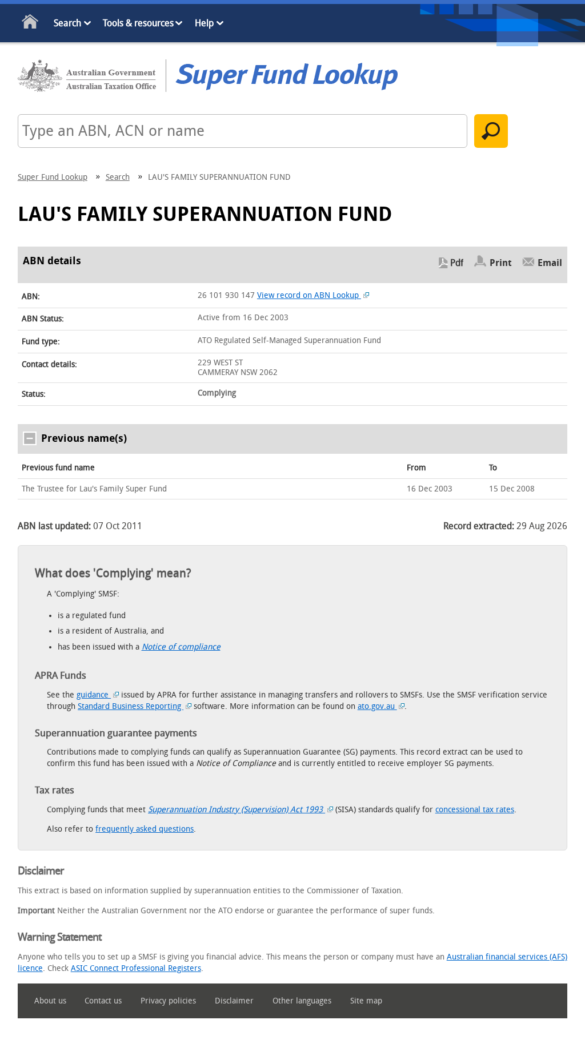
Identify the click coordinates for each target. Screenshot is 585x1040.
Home (30, 23)
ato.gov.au (377, 706)
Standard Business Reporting (130, 706)
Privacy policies (168, 1001)
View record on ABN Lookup (309, 295)
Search (67, 23)
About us (50, 1001)
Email (550, 262)
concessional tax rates (474, 810)
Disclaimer (234, 1001)
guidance (94, 695)
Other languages (302, 1001)
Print (501, 262)
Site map (366, 1001)
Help (204, 23)
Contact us (103, 1001)
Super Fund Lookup (52, 177)
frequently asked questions (144, 829)
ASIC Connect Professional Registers (136, 968)
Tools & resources (138, 23)
